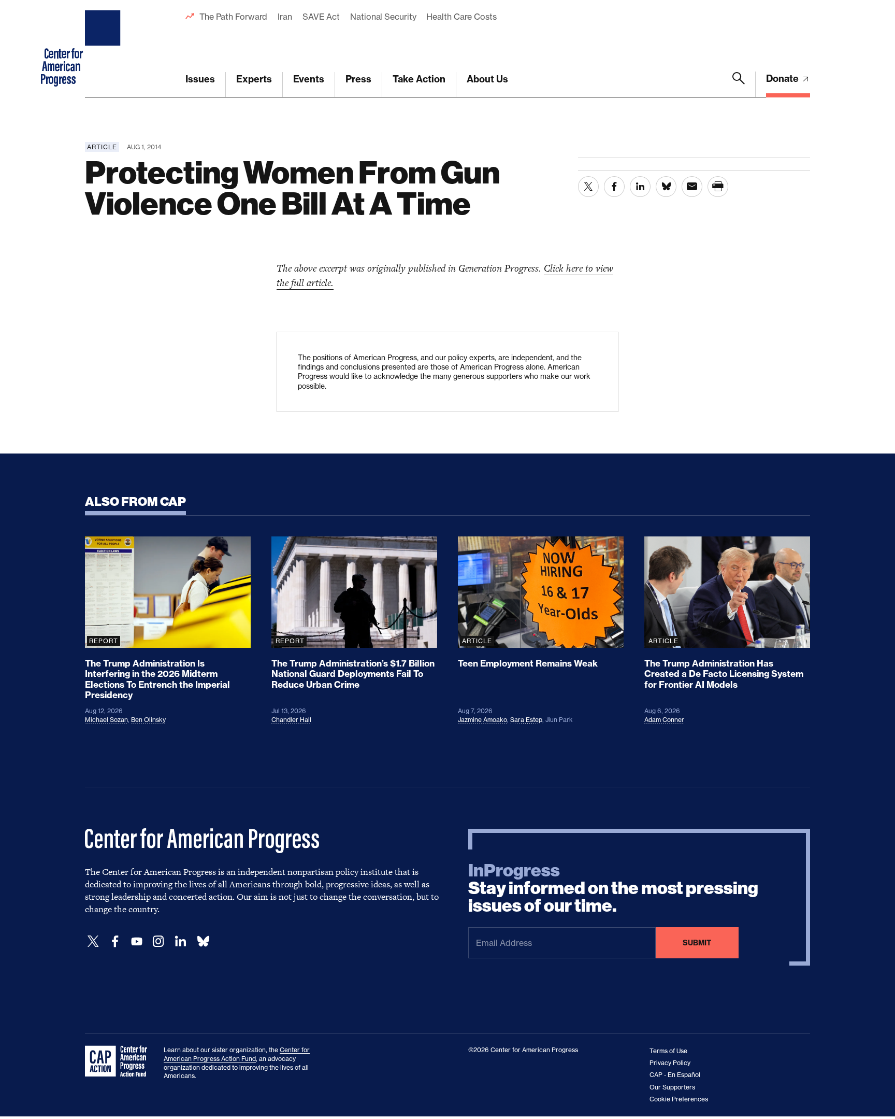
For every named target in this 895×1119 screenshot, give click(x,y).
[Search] (738, 84)
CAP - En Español (674, 1075)
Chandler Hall (291, 720)
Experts (254, 79)
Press (358, 79)
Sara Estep (526, 720)
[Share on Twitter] (588, 186)
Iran (285, 16)
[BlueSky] (203, 941)
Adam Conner (664, 720)
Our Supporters (672, 1087)
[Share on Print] (718, 186)
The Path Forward (233, 16)
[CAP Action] (119, 1061)
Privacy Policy (669, 1063)
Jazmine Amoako (482, 720)
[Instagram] (158, 941)
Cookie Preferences (678, 1099)
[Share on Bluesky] (666, 186)
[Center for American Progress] (104, 48)
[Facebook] (115, 941)
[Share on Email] (692, 186)
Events (308, 79)
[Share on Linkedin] (640, 186)
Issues (200, 79)
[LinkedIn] (180, 941)
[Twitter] (93, 941)
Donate (783, 78)
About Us (487, 79)
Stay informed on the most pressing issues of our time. (613, 888)
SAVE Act (321, 16)
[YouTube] (136, 941)
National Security (383, 16)
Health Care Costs (461, 16)
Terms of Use (668, 1051)
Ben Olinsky (148, 720)
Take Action (419, 79)
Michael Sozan (106, 720)
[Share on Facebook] (614, 186)
